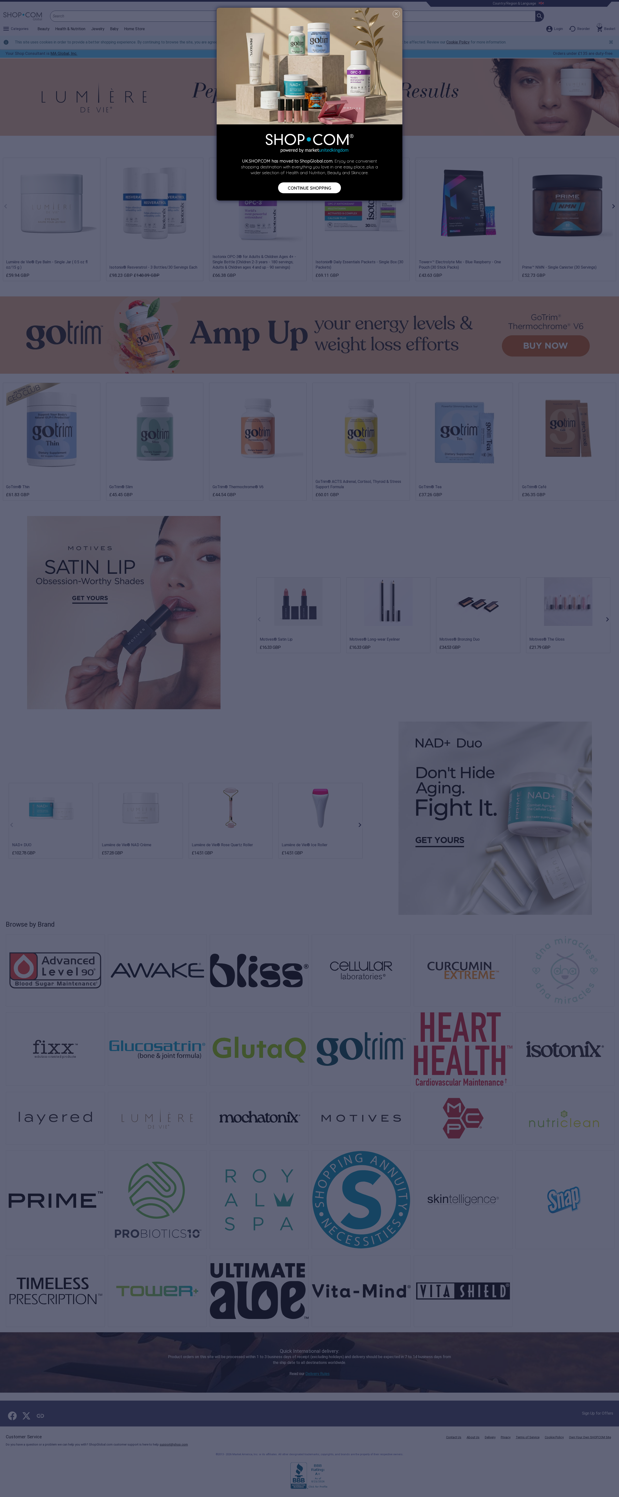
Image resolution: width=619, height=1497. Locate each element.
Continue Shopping (309, 188)
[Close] (396, 14)
